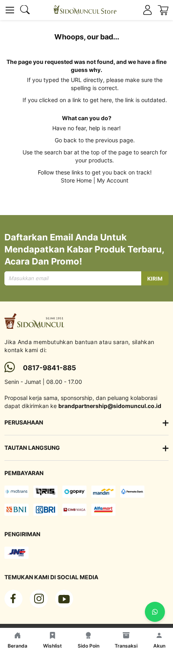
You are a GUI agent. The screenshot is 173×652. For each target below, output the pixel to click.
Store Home (76, 180)
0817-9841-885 (49, 368)
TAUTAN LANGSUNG (32, 447)
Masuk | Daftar (147, 10)
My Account (112, 180)
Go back (66, 140)
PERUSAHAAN (23, 422)
